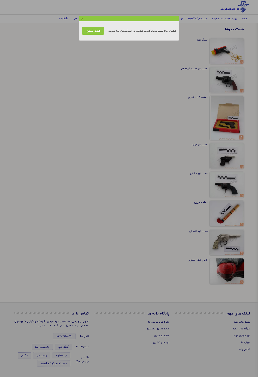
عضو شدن (93, 31)
